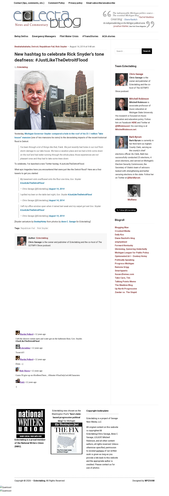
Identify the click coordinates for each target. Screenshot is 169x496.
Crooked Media (122, 231)
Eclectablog (22, 67)
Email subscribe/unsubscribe (100, 3)
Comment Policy (56, 3)
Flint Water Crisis (69, 36)
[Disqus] (61, 290)
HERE (134, 122)
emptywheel (121, 242)
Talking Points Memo (125, 281)
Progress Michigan (124, 263)
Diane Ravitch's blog (125, 238)
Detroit (35, 46)
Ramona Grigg (122, 267)
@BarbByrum (133, 177)
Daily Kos (119, 234)
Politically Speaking (124, 260)
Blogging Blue (122, 227)
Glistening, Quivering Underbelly (131, 249)
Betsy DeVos (21, 36)
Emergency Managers (44, 36)
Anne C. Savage (68, 221)
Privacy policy (75, 3)
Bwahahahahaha (22, 46)
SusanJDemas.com (124, 274)
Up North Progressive (126, 288)
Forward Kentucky (124, 245)
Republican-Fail (47, 46)
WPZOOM (149, 480)
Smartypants (121, 270)
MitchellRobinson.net (125, 129)
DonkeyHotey (40, 221)
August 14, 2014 (56, 189)
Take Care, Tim (122, 278)
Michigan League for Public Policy (132, 252)
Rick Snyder (61, 46)
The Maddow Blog (124, 285)
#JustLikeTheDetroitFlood (32, 183)
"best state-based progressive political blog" (67, 417)
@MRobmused (122, 126)
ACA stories (108, 36)
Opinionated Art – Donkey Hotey (131, 256)
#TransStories (90, 36)
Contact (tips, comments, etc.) (29, 3)
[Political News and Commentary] (47, 19)
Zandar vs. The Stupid (126, 292)
